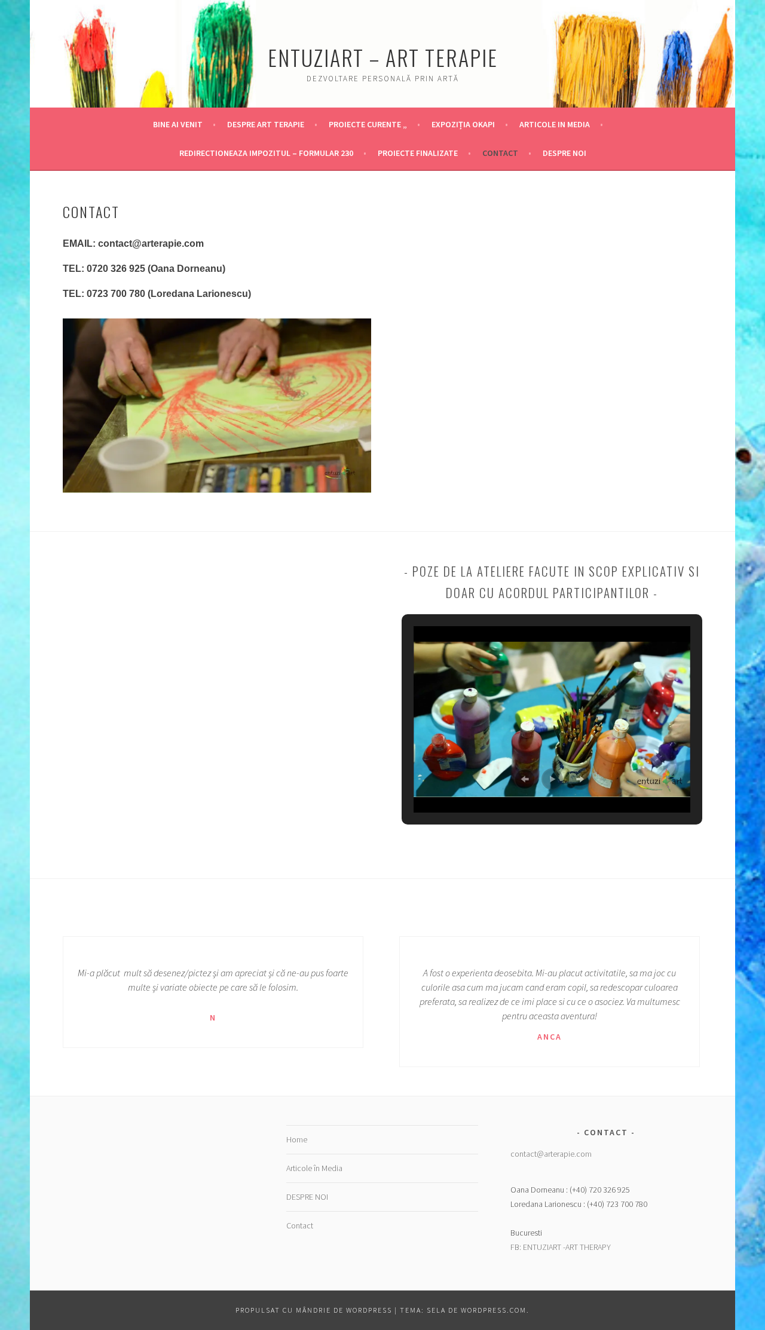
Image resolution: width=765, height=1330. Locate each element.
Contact (500, 153)
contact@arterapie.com (551, 1153)
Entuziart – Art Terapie (383, 57)
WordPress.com (494, 1310)
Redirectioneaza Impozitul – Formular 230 (266, 153)
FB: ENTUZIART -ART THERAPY (560, 1247)
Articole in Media (554, 124)
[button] (525, 779)
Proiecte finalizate (418, 153)
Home (296, 1139)
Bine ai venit (178, 124)
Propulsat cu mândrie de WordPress (313, 1310)
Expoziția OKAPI (463, 124)
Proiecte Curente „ (368, 124)
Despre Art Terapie (265, 124)
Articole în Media (314, 1168)
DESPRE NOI (564, 153)
